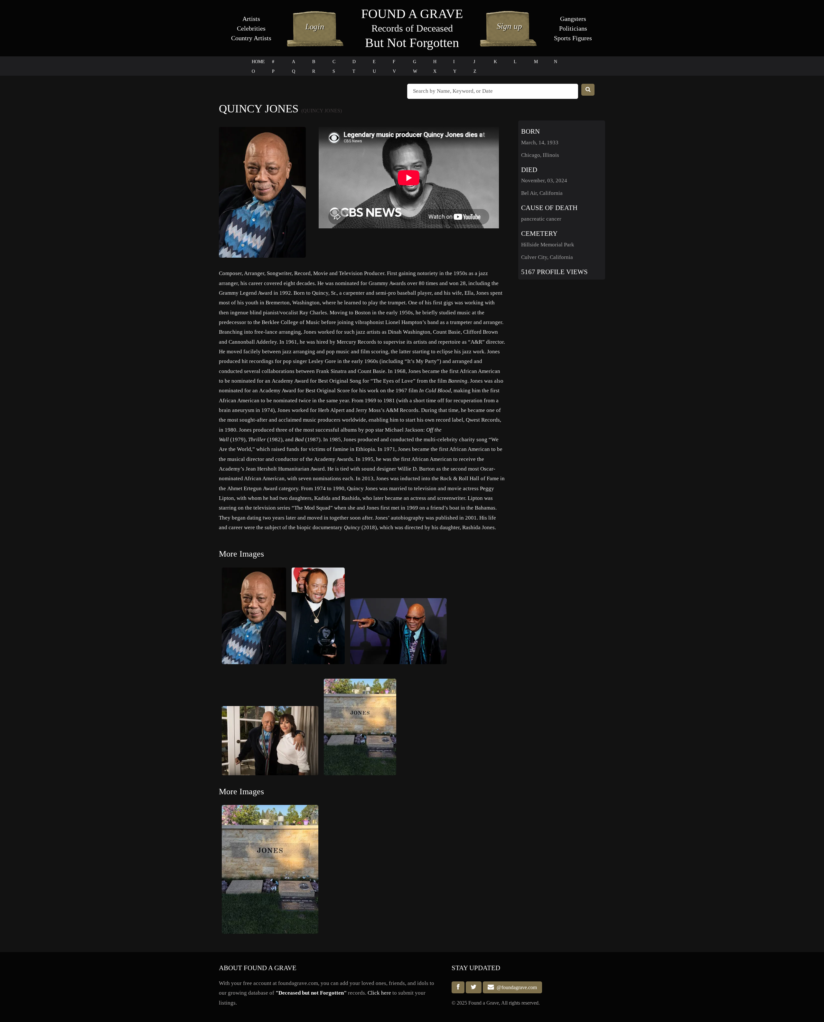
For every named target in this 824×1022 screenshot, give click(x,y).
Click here (379, 993)
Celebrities (251, 28)
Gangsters (573, 18)
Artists (251, 18)
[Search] (588, 90)
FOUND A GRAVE (412, 13)
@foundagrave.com (515, 987)
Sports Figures (573, 38)
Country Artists (251, 38)
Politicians (573, 28)
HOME (258, 61)
